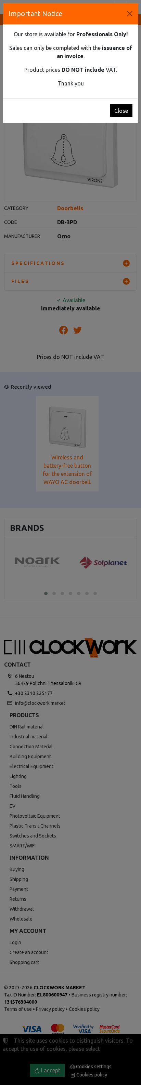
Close (121, 111)
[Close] (129, 13)
